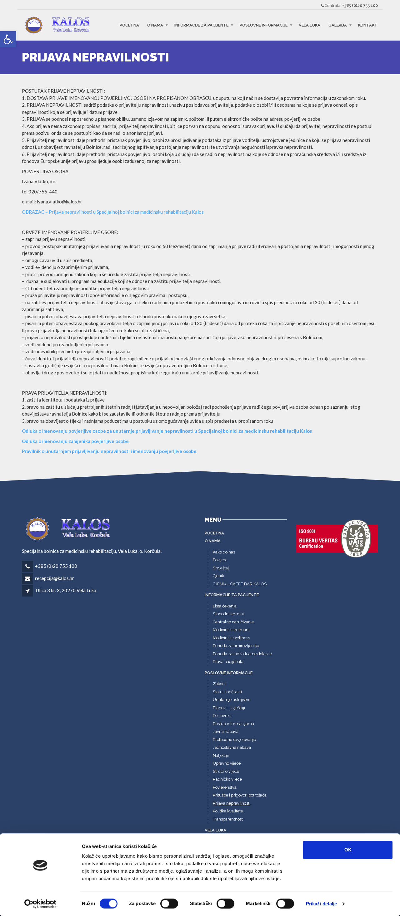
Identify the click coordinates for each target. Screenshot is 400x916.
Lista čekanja (225, 606)
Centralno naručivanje (233, 622)
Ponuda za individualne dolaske (242, 653)
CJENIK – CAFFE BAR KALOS (240, 584)
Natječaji (221, 755)
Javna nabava (225, 731)
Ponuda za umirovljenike (236, 645)
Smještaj (221, 568)
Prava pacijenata (228, 661)
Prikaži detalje (321, 903)
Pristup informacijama (233, 723)
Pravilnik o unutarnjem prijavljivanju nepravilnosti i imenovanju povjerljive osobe (109, 451)
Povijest (220, 560)
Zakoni (219, 683)
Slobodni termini (228, 613)
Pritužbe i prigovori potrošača (240, 795)
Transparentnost (228, 819)
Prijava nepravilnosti (231, 803)
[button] (8, 39)
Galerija (337, 25)
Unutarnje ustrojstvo (231, 699)
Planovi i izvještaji (229, 707)
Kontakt (368, 25)
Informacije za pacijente (201, 25)
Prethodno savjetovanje (234, 739)
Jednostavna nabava (232, 747)
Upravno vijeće (227, 763)
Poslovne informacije (264, 25)
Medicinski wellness (231, 638)
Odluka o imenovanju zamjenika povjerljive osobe (75, 441)
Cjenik (218, 575)
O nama (155, 25)
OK (348, 849)
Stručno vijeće (226, 771)
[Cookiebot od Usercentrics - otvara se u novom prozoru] (40, 904)
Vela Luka (309, 25)
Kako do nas (224, 552)
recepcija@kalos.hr (54, 578)
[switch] (169, 904)
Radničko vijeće (227, 779)
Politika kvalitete (228, 811)
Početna (129, 25)
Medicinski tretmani (231, 629)
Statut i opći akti (227, 691)
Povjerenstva (225, 787)
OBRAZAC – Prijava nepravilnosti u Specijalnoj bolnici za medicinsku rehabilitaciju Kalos (113, 212)
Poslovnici (222, 715)
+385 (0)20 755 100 (360, 5)
